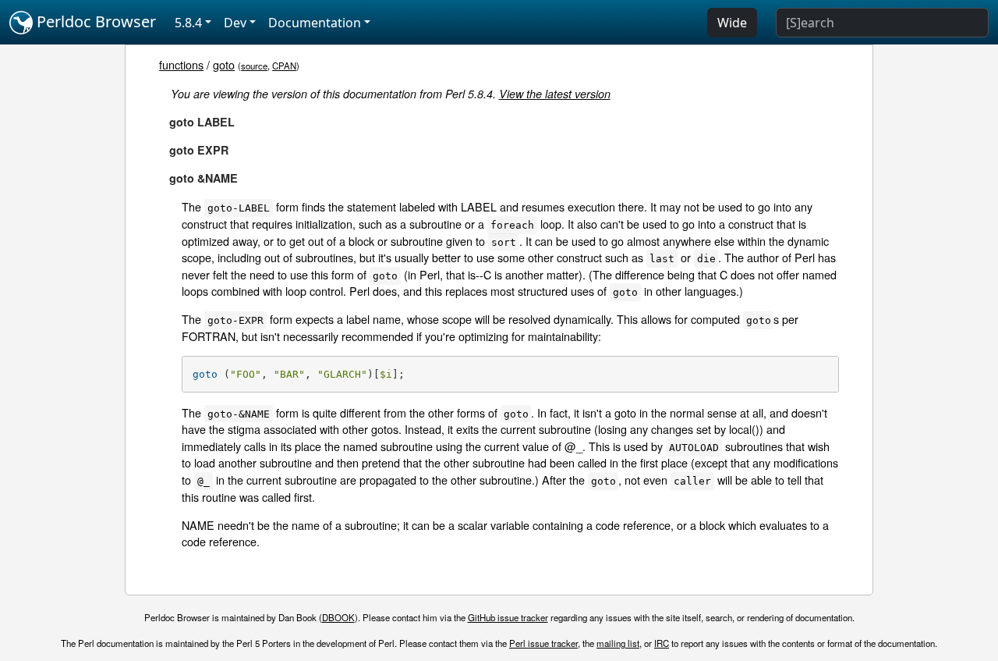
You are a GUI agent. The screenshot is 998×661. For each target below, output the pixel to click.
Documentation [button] (314, 22)
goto (224, 64)
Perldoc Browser (94, 21)
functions (181, 64)
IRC (661, 643)
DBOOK (338, 617)
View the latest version (554, 93)
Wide (732, 22)
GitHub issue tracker (508, 617)
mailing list (617, 643)
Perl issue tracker (543, 643)
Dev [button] (235, 22)
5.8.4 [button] (188, 22)
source (254, 65)
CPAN (284, 65)
